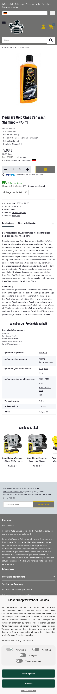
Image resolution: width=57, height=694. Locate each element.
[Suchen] (51, 40)
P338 (47, 379)
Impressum (28, 640)
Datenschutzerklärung (13, 491)
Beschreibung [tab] (8, 222)
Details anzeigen (28, 690)
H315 (41, 368)
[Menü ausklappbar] (4, 21)
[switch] (9, 649)
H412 (41, 372)
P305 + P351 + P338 (45, 389)
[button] (43, 26)
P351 (41, 383)
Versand (23, 157)
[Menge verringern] (5, 169)
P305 (41, 379)
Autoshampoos (19, 212)
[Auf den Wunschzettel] (26, 192)
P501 (41, 394)
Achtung (43, 352)
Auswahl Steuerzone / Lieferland (16, 160)
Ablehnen (28, 683)
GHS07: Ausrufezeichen (46, 360)
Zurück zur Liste (10, 47)
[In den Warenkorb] (45, 169)
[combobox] (25, 13)
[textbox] (24, 13)
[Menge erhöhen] (27, 169)
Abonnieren (43, 504)
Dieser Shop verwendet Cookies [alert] (28, 600)
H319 (46, 368)
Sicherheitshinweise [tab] (27, 222)
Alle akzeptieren (28, 673)
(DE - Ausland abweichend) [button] (34, 186)
